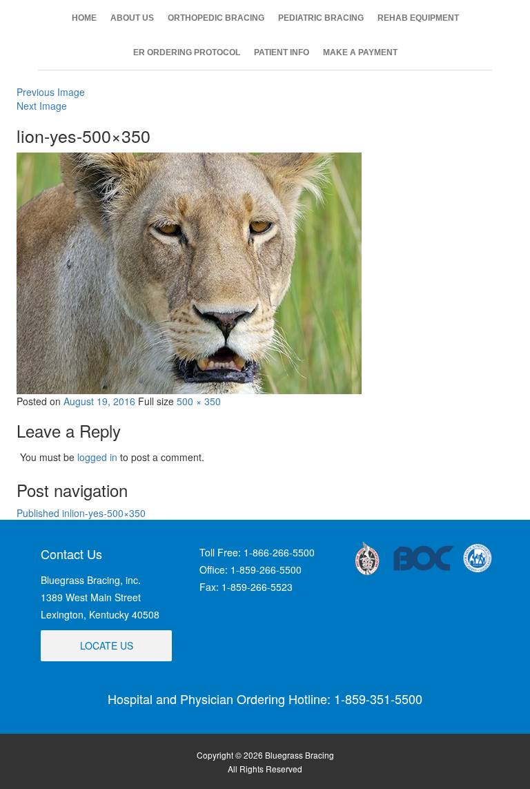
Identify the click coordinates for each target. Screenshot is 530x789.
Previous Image (51, 92)
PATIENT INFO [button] (281, 52)
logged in (97, 457)
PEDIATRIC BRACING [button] (321, 18)
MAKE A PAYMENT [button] (360, 52)
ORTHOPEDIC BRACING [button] (216, 18)
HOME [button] (84, 18)
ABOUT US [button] (132, 18)
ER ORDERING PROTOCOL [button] (186, 52)
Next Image (42, 106)
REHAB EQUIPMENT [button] (418, 18)
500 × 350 (199, 401)
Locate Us (106, 645)
